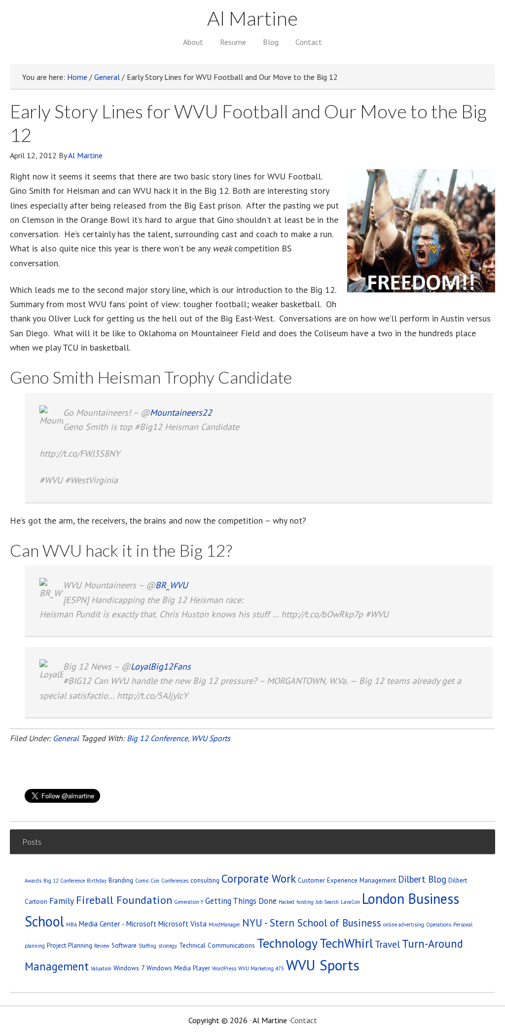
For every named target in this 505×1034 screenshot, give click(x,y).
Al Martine (252, 18)
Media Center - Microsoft (117, 923)
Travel (387, 944)
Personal (462, 924)
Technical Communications (217, 945)
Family (61, 900)
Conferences (174, 880)
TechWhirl (346, 943)
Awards (33, 880)
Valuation (101, 968)
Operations (438, 924)
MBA (71, 924)
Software (124, 945)
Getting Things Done (241, 900)
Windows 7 (128, 967)
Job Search (327, 901)
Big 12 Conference (157, 738)
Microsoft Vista (182, 923)
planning (35, 945)
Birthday (97, 880)
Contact (303, 1020)
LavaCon (350, 901)
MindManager (224, 924)
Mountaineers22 (181, 412)
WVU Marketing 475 (261, 968)
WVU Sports (210, 738)
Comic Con (147, 880)
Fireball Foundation (124, 899)
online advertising (403, 924)
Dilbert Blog (422, 879)
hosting (305, 901)
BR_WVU (171, 585)
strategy (167, 945)
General (66, 738)
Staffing (147, 945)
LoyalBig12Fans (161, 666)
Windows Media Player (178, 967)
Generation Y (188, 901)
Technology (287, 943)
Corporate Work (258, 878)
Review (101, 945)
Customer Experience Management (347, 880)
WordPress (224, 968)
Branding (120, 880)
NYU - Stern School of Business (311, 922)
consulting (204, 880)
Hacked (286, 901)
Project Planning (69, 945)
